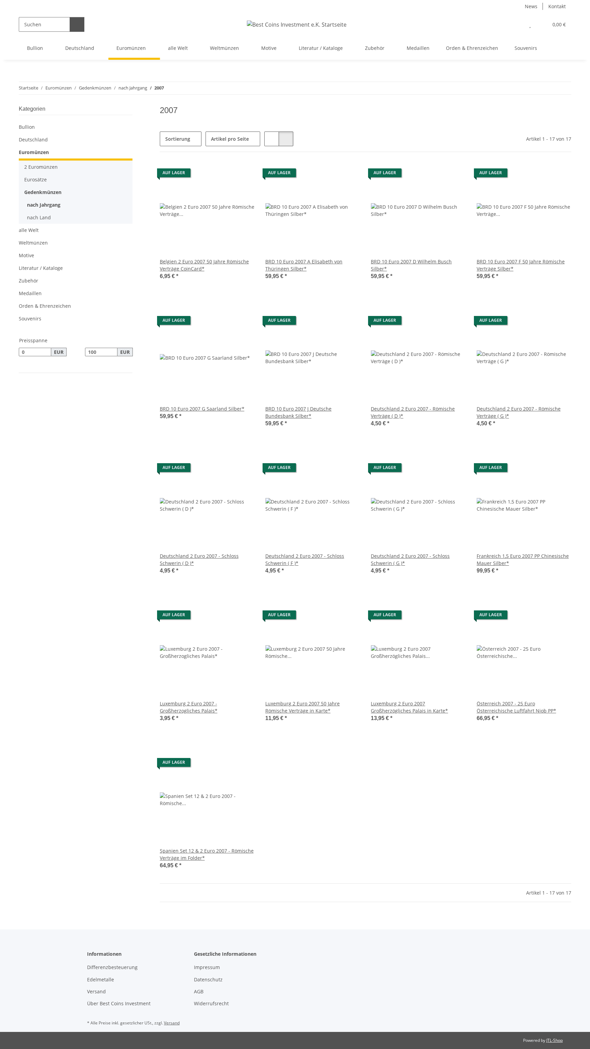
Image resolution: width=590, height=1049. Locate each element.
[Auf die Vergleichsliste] (225, 174)
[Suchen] (77, 24)
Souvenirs (30, 318)
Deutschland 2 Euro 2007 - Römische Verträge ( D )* (413, 412)
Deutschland (33, 139)
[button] (516, 24)
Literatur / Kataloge (41, 268)
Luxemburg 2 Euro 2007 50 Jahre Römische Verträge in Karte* (302, 707)
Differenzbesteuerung (112, 967)
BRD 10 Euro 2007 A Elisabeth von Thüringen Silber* (303, 265)
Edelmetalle (100, 979)
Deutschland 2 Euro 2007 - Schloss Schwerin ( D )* (199, 559)
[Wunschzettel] (530, 24)
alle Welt (29, 230)
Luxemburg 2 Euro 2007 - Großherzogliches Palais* (188, 707)
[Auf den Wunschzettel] (242, 174)
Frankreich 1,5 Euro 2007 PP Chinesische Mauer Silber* (523, 559)
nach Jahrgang (43, 205)
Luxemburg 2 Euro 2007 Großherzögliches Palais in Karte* (409, 707)
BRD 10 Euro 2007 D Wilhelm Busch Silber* (411, 265)
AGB (198, 991)
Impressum (207, 967)
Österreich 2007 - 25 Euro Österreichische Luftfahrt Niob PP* (516, 707)
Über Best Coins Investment (119, 1003)
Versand (96, 991)
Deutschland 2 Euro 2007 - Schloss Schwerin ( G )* (410, 559)
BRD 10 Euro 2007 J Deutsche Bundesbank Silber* (298, 412)
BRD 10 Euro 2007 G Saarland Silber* (202, 408)
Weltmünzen (33, 242)
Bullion (27, 127)
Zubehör (28, 280)
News (531, 6)
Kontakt (557, 6)
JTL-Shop (554, 1040)
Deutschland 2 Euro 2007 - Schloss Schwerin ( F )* (304, 559)
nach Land (39, 217)
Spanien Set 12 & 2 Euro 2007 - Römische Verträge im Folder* (207, 854)
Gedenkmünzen (42, 192)
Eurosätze (35, 179)
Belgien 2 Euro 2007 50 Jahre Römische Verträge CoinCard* (204, 265)
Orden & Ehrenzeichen (45, 306)
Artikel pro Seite (230, 139)
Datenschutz (208, 979)
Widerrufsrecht (211, 1003)
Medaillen (30, 293)
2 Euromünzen (41, 167)
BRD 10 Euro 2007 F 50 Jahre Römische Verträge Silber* (521, 265)
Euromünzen (34, 152)
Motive (26, 255)
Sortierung (177, 139)
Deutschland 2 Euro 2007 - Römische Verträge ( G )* (519, 412)
